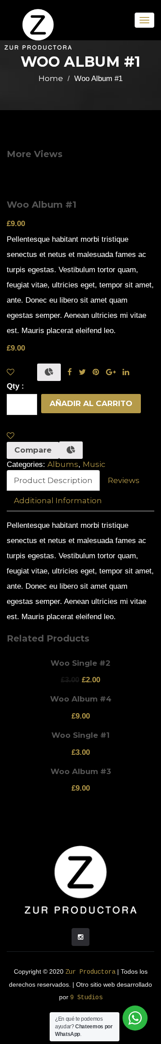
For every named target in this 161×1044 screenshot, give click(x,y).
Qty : (15, 386)
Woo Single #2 (80, 663)
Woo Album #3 (81, 771)
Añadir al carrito (91, 403)
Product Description (53, 480)
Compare (32, 449)
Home (50, 78)
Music (94, 464)
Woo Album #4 (80, 698)
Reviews (124, 480)
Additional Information (58, 500)
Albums (62, 464)
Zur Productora (90, 972)
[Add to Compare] (49, 372)
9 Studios (86, 997)
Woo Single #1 (80, 735)
